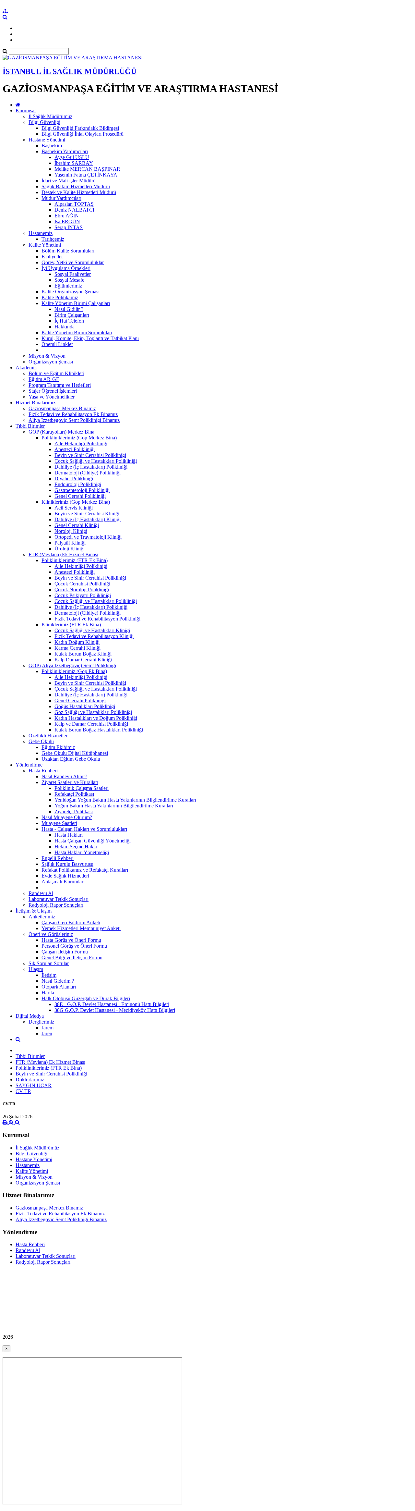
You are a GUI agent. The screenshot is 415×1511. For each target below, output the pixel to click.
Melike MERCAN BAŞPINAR (87, 169)
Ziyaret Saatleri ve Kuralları (70, 782)
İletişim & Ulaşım (34, 911)
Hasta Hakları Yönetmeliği (81, 852)
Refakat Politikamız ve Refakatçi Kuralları (85, 870)
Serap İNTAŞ (68, 227)
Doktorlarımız (30, 1079)
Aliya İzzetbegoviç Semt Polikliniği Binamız (74, 420)
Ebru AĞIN (66, 215)
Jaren (47, 1033)
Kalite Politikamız (60, 297)
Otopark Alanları (59, 986)
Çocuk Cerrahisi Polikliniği (82, 583)
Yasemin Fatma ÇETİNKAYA (85, 175)
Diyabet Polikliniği (73, 478)
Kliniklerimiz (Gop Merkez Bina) (76, 502)
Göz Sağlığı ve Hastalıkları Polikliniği (93, 712)
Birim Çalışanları (71, 315)
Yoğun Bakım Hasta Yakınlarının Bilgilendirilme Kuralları (113, 805)
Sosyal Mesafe (69, 280)
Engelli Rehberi (58, 858)
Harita (48, 992)
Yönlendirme (29, 765)
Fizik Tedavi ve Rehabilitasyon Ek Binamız (73, 414)
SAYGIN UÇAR (34, 1085)
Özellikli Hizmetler (48, 735)
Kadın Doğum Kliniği (77, 642)
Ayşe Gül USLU (71, 157)
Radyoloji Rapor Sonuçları (56, 905)
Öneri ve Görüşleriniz (51, 934)
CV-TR (23, 1091)
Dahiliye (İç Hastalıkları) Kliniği (87, 519)
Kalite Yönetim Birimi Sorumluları (77, 332)
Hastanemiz (41, 233)
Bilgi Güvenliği (44, 122)
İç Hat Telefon (69, 321)
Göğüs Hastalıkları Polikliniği (84, 706)
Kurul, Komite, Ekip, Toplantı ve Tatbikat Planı (90, 338)
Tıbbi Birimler (30, 426)
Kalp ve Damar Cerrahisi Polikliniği (91, 724)
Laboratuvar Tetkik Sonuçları (59, 899)
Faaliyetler (52, 256)
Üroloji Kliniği (69, 548)
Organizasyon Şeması (51, 361)
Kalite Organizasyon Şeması (71, 291)
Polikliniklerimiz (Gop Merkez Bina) (79, 437)
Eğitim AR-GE (44, 379)
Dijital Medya (30, 1016)
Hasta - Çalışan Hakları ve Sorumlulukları (84, 829)
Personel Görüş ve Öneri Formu (74, 946)
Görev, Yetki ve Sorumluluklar (73, 262)
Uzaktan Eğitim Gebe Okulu (71, 759)
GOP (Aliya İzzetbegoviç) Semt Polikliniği (72, 665)
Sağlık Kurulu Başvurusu (67, 864)
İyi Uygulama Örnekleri (66, 268)
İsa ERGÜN (67, 221)
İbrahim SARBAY (73, 163)
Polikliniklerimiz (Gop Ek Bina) (74, 671)
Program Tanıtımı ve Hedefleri (60, 385)
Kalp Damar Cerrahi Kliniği (83, 659)
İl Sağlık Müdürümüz (50, 116)
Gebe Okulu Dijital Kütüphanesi (75, 753)
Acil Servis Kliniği (73, 507)
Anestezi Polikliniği (74, 449)
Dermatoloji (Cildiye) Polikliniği (87, 472)
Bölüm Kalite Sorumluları (68, 250)
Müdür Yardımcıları (61, 198)
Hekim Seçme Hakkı (75, 846)
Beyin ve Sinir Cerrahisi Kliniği (86, 513)
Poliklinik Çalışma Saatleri (81, 788)
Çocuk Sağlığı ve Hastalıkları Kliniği (92, 630)
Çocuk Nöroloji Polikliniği (81, 589)
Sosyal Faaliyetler (72, 274)
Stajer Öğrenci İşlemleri (53, 391)
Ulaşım (36, 969)
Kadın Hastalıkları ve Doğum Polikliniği (95, 718)
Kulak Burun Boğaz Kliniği (83, 654)
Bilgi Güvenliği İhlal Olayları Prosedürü (83, 134)
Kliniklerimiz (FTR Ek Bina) (71, 624)
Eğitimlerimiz (68, 286)
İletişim (49, 975)
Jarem (47, 1027)
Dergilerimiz (41, 1022)
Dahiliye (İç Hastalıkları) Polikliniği (90, 467)
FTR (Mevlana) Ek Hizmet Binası (63, 554)
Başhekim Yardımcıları (65, 151)
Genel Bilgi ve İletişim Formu (72, 957)
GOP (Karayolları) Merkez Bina (61, 432)
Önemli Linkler (57, 344)
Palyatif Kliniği (70, 543)
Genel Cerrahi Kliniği (76, 525)
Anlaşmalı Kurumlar (62, 881)
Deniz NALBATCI (74, 210)
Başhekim (52, 145)
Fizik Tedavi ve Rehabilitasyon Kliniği (94, 636)
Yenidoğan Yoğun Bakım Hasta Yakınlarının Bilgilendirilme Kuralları (125, 800)
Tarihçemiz (53, 239)
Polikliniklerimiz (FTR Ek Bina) (75, 560)
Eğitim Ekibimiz (58, 747)
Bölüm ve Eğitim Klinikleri (56, 373)
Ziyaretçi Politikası (73, 811)
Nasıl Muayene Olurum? (67, 817)
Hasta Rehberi (43, 770)
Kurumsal (26, 110)
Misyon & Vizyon (47, 356)
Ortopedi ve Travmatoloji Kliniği (88, 537)
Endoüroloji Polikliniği (77, 484)
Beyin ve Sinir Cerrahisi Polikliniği (90, 455)
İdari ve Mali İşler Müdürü (69, 180)
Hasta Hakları (68, 835)
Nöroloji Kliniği (70, 531)
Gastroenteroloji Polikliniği (82, 490)
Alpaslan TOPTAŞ (74, 204)
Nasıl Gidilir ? (68, 309)
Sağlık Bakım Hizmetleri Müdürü (76, 186)
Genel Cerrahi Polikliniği (80, 496)
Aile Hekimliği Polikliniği (80, 443)
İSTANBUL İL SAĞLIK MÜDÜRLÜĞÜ (69, 71)
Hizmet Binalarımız (35, 402)
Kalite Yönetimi (45, 245)
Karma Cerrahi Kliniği (77, 648)
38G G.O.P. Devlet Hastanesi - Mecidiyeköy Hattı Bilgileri (114, 1010)
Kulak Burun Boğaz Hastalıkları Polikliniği (98, 729)
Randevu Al (41, 893)
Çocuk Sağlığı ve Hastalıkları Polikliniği (95, 461)
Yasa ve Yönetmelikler (52, 396)
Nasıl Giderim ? (58, 981)
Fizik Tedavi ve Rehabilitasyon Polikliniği (97, 618)
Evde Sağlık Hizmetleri (65, 875)
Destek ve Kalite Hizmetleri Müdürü (79, 192)
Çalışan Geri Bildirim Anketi (71, 922)
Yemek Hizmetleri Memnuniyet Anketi (81, 928)
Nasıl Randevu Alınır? (64, 776)
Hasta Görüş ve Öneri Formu (71, 940)
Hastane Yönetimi (47, 139)
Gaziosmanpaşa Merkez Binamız (62, 408)
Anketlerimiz (42, 916)
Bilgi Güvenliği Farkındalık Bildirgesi (80, 128)
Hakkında (64, 326)
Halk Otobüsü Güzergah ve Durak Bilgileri (86, 998)
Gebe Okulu (41, 741)
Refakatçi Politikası (74, 794)
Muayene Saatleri (59, 823)
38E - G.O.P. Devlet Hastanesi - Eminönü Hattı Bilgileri (111, 1004)
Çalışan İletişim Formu (65, 951)
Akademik (26, 367)
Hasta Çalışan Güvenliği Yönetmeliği (92, 840)
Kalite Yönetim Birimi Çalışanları (76, 303)
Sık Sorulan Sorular (49, 963)
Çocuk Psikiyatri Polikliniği (82, 595)
